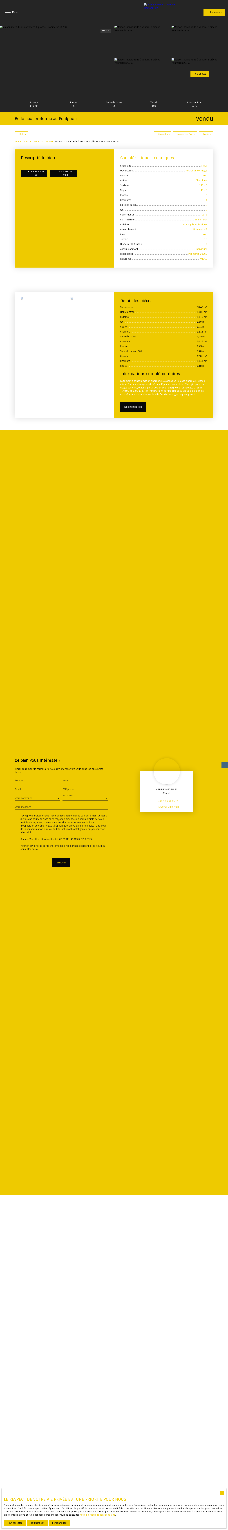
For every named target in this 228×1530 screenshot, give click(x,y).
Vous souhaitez (68, 796)
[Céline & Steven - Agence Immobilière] (166, 12)
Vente (18, 141)
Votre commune (23, 798)
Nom (65, 780)
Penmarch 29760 (43, 141)
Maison (27, 141)
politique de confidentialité (53, 849)
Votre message (23, 807)
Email (18, 789)
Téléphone (68, 789)
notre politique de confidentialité (97, 1514)
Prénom (19, 780)
